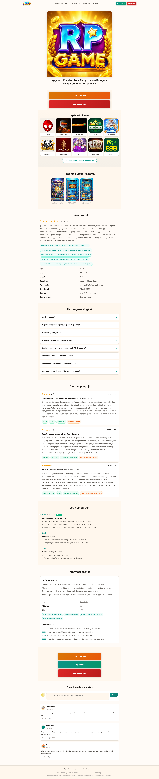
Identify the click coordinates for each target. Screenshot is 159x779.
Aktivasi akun (79, 104)
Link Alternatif (75, 3)
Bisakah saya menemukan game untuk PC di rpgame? (64, 348)
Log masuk (121, 3)
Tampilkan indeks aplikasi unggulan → (79, 160)
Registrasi (131, 3)
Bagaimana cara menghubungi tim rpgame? (59, 363)
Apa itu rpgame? (48, 317)
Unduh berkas (79, 95)
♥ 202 (44, 738)
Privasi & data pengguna (87, 769)
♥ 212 (44, 718)
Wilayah (95, 3)
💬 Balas (52, 718)
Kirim (114, 695)
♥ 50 (43, 757)
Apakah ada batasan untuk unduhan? (57, 356)
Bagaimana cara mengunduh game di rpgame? (61, 325)
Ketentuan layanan (70, 769)
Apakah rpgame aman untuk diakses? (57, 340)
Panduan (86, 3)
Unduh (50, 3)
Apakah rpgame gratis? (51, 332)
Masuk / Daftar (61, 3)
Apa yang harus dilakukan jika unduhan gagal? (61, 371)
